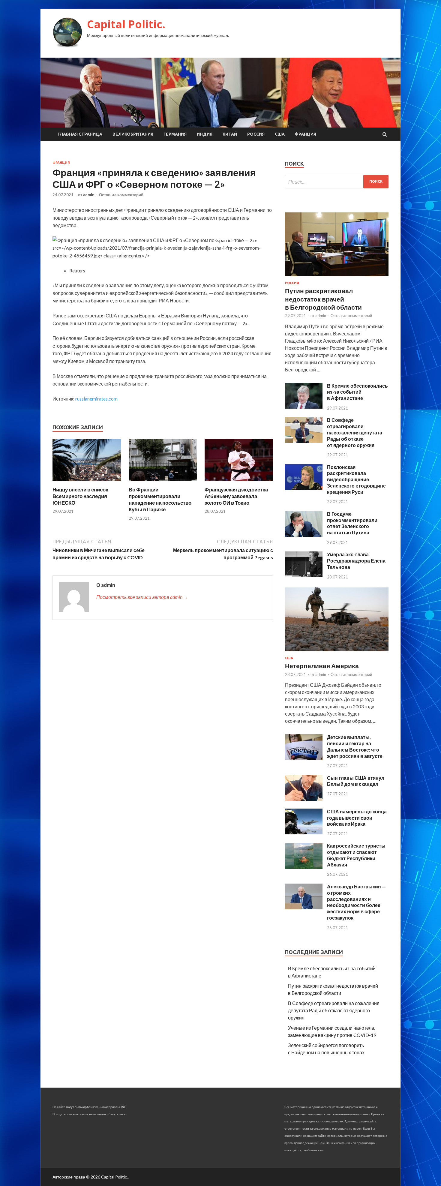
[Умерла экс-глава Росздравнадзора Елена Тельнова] (303, 575)
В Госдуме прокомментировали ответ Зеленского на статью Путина (352, 523)
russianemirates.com (96, 398)
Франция (305, 134)
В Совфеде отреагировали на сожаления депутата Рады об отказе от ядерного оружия (354, 432)
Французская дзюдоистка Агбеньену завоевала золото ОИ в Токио (236, 496)
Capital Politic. (126, 24)
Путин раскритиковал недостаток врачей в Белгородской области (323, 299)
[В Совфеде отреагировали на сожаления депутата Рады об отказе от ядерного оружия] (303, 441)
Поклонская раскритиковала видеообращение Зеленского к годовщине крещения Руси (356, 479)
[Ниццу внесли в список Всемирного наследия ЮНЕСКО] (86, 482)
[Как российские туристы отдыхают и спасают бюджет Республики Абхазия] (303, 867)
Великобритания (132, 134)
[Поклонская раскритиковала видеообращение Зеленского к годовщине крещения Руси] (303, 488)
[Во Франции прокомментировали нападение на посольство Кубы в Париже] (163, 482)
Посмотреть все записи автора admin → (142, 597)
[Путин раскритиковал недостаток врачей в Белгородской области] (336, 277)
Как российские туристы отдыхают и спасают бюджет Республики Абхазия (356, 855)
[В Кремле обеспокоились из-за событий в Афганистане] (303, 407)
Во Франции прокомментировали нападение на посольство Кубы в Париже (160, 499)
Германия (175, 134)
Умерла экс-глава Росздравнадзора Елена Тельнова (356, 560)
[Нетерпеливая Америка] (336, 652)
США (280, 134)
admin (88, 194)
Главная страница (80, 134)
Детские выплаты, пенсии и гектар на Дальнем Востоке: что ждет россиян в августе (354, 746)
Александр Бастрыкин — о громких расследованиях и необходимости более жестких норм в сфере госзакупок (356, 902)
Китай (230, 134)
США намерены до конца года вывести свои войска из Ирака (357, 818)
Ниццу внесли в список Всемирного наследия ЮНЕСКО (80, 496)
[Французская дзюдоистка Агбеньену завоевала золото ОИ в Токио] (239, 482)
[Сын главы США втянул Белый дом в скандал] (303, 799)
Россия (256, 134)
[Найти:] (336, 181)
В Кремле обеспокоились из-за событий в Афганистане (357, 392)
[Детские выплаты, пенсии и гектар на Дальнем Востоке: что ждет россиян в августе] (303, 758)
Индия (204, 134)
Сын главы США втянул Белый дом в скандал (355, 781)
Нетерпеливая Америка (322, 665)
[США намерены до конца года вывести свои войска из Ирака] (303, 832)
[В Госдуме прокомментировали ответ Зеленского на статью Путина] (303, 535)
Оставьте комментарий (121, 194)
